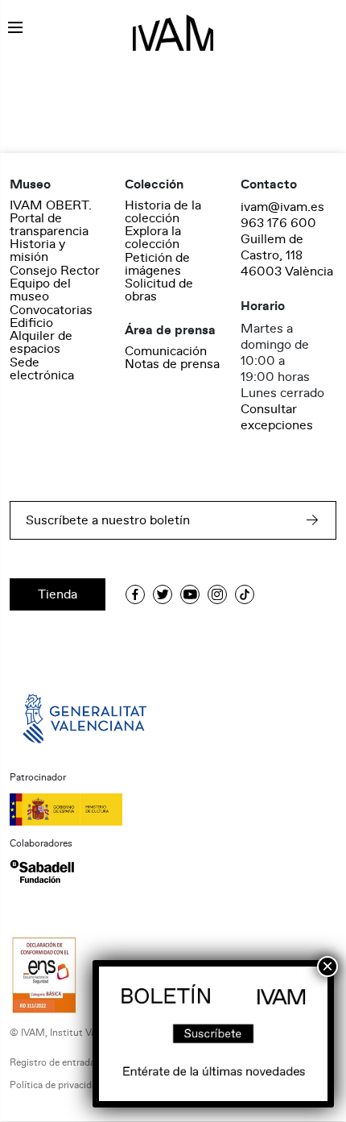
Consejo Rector (55, 271)
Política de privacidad (56, 1085)
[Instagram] (217, 594)
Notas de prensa (172, 364)
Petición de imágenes (157, 264)
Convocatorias (51, 310)
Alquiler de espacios (41, 342)
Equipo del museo (40, 289)
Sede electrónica (42, 368)
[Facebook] (135, 594)
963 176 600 (278, 223)
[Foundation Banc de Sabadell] (42, 871)
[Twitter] (162, 594)
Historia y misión (37, 250)
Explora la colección (153, 237)
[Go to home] (86, 718)
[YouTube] (190, 594)
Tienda (57, 594)
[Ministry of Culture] (173, 809)
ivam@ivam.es (282, 207)
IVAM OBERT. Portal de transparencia (51, 218)
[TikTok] (244, 594)
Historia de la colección (163, 211)
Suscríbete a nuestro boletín (108, 520)
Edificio (31, 323)
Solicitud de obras (159, 289)
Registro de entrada (52, 1063)
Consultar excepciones (277, 417)
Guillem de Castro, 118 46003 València (287, 255)
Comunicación (166, 351)
